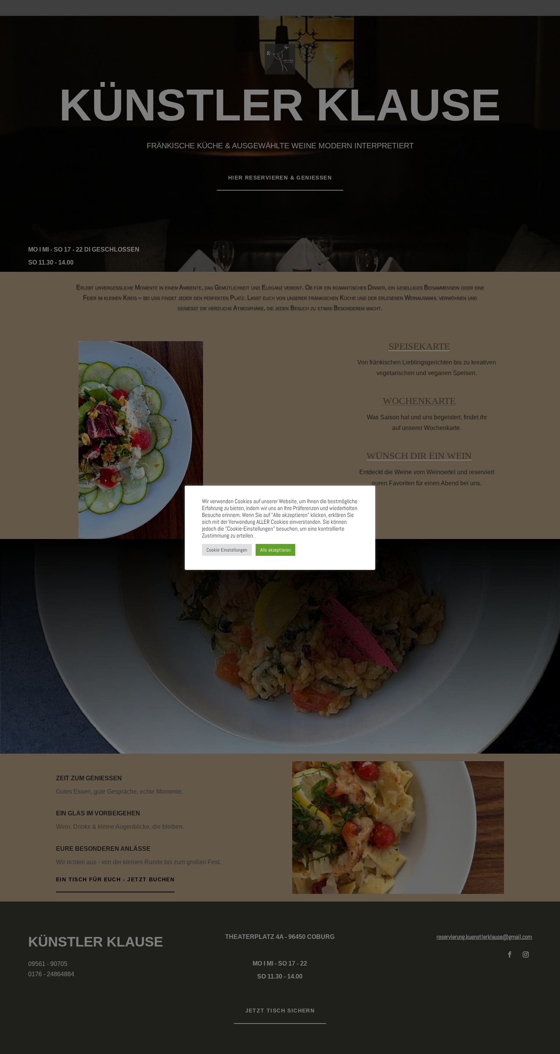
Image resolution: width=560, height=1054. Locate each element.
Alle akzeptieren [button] (275, 550)
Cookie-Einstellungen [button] (226, 550)
